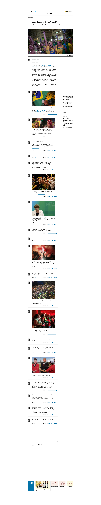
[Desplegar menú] (28, 13)
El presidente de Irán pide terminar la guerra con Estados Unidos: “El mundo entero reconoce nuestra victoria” (68, 121)
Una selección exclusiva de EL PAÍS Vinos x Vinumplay (41, 490)
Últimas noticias (65, 92)
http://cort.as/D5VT (40, 111)
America (31, 18)
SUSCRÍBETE (66, 11)
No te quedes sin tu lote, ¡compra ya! (69, 486)
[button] (50, 41)
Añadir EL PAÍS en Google (52, 114)
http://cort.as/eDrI (35, 148)
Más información (34, 445)
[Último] (48, 427)
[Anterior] (37, 427)
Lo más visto (64, 112)
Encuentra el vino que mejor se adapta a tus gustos (54, 486)
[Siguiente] (47, 427)
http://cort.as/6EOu (41, 110)
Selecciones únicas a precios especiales (61, 486)
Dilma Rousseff (34, 20)
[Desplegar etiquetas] (57, 441)
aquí (48, 445)
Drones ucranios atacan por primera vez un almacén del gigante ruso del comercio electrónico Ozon (68, 106)
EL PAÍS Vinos (31, 486)
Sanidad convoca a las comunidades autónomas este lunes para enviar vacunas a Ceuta (68, 95)
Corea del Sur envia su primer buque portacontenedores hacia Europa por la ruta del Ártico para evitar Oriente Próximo (68, 98)
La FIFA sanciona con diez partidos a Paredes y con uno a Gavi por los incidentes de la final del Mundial (67, 118)
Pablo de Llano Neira (35, 59)
